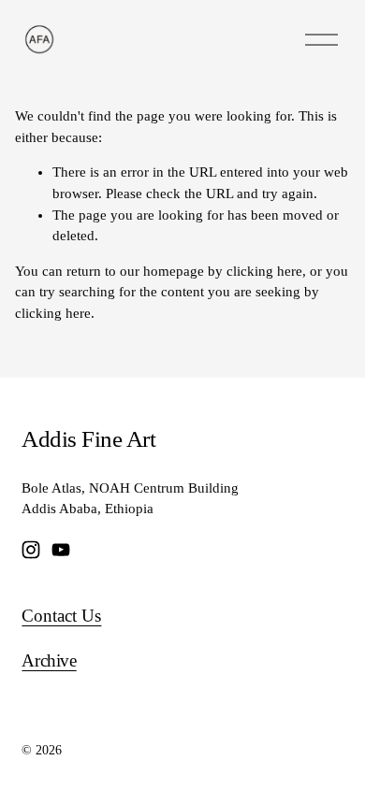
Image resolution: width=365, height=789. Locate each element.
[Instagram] (31, 549)
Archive (49, 660)
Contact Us (61, 615)
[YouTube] (60, 549)
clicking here (264, 271)
